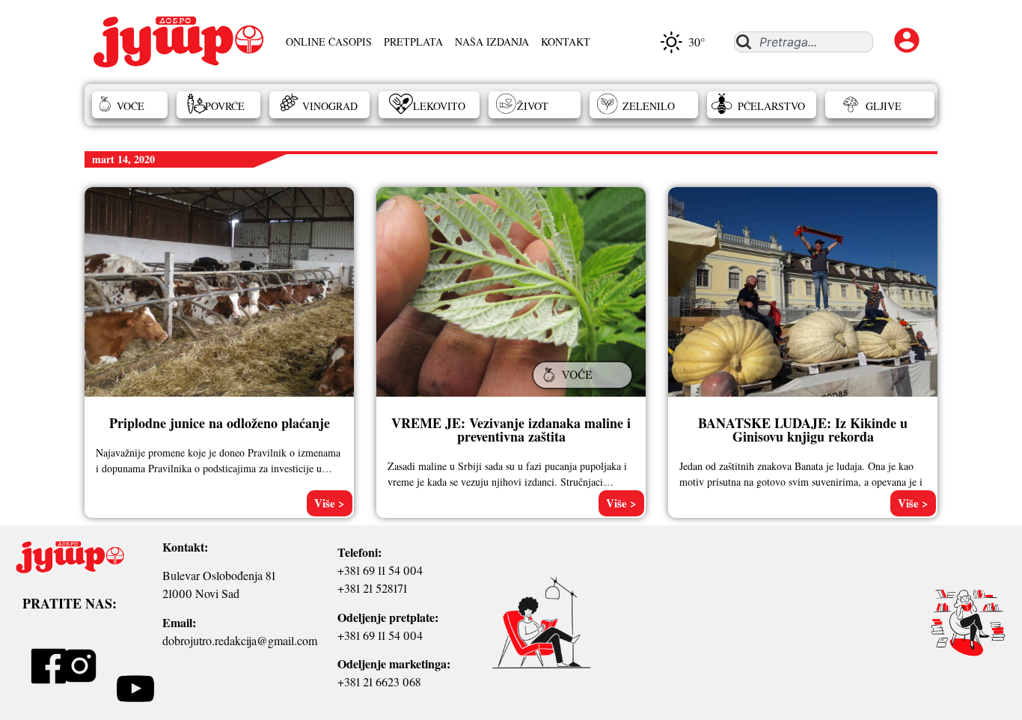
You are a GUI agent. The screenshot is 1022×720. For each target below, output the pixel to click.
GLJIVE (884, 106)
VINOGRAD (330, 106)
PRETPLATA (413, 41)
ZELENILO (648, 106)
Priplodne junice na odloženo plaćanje (219, 423)
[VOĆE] (584, 389)
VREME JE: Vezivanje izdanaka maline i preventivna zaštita (511, 429)
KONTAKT (565, 41)
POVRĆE (225, 106)
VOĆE (130, 106)
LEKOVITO (439, 106)
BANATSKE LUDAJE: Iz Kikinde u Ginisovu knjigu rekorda (803, 429)
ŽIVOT (532, 106)
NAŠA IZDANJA (492, 41)
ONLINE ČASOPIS (329, 41)
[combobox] (803, 41)
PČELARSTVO (771, 106)
